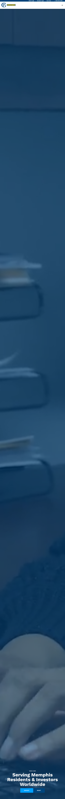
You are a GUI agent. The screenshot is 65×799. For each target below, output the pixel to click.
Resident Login (40, 0)
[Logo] (8, 5)
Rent (39, 790)
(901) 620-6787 (58, 0)
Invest (26, 790)
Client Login (31, 0)
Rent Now (49, 0)
